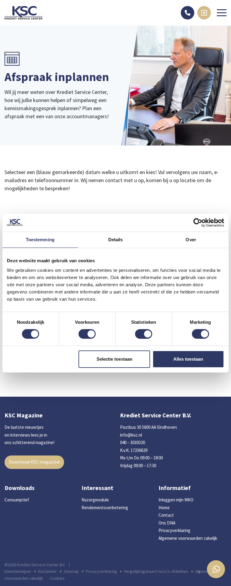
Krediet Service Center (23, 13)
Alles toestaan (188, 359)
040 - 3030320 (187, 13)
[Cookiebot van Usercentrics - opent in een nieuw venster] (197, 222)
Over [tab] (191, 239)
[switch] (87, 334)
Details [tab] (115, 239)
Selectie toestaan (114, 359)
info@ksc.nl (131, 435)
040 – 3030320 (132, 442)
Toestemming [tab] (40, 239)
